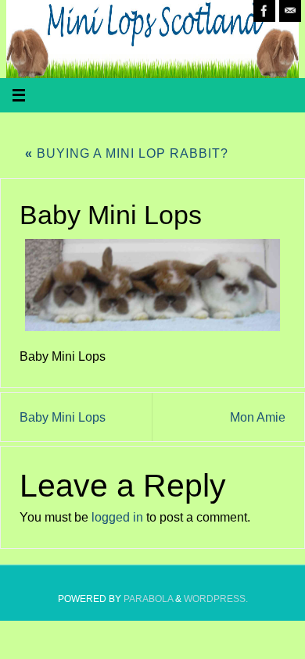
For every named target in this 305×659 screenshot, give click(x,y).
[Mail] (290, 11)
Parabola (148, 598)
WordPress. (216, 598)
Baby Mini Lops (63, 417)
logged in (117, 517)
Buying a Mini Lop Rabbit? (126, 153)
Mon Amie (257, 417)
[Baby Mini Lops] (152, 285)
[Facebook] (264, 11)
